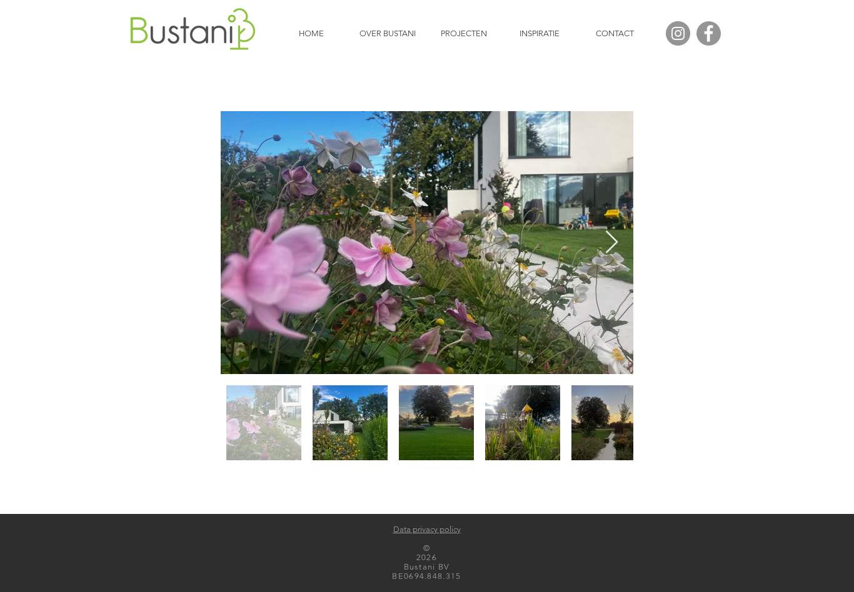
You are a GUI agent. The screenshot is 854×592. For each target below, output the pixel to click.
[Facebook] (708, 33)
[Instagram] (678, 33)
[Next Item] (612, 242)
